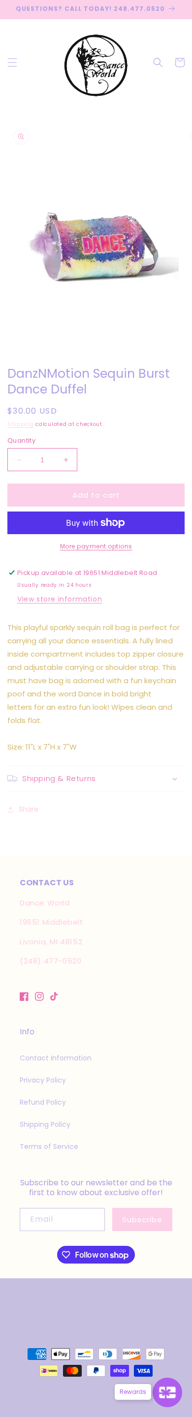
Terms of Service (49, 1146)
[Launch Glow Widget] (167, 1392)
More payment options (96, 546)
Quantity (21, 440)
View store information (59, 599)
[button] (12, 62)
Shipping (20, 424)
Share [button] (28, 809)
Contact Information (56, 1058)
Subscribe (142, 1219)
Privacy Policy (43, 1080)
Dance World (67, 1388)
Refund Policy (43, 1102)
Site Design (113, 1388)
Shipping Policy (45, 1124)
